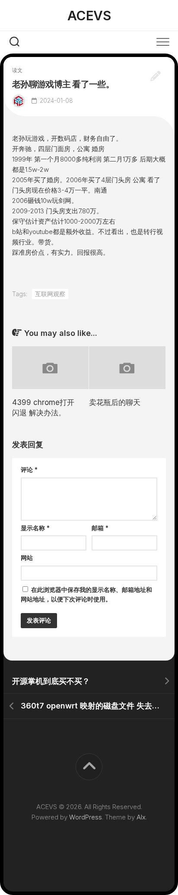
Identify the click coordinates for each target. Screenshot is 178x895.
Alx (141, 817)
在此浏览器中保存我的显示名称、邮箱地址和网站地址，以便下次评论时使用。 (86, 594)
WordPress (85, 817)
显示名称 (35, 527)
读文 (17, 70)
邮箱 (100, 527)
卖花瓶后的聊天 (114, 402)
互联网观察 (50, 293)
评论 (29, 469)
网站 (27, 557)
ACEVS (89, 15)
